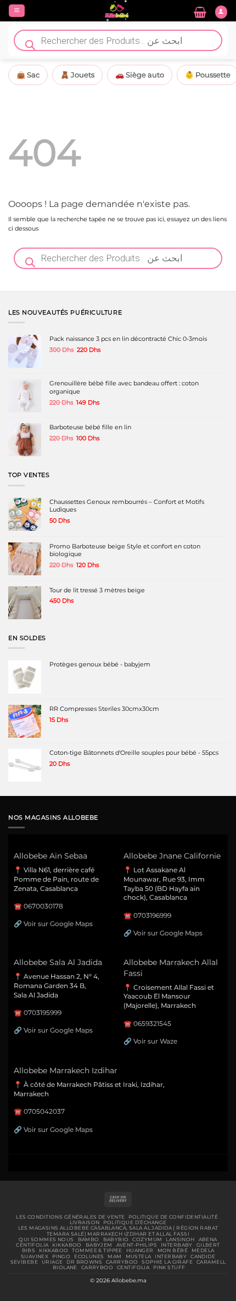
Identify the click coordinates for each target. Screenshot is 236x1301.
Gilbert (208, 1245)
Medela (203, 1250)
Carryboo (122, 1262)
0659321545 (152, 1023)
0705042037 (44, 1111)
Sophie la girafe (167, 1262)
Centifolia (32, 1245)
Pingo (61, 1256)
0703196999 (152, 915)
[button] (17, 11)
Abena (208, 1239)
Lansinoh (180, 1239)
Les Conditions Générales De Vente (70, 1217)
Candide (202, 1256)
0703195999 (42, 1012)
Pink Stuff (169, 1267)
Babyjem (99, 1245)
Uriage (52, 1262)
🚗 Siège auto (139, 74)
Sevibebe (24, 1262)
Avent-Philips (137, 1245)
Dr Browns (84, 1262)
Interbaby (177, 1245)
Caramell (211, 1262)
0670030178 (43, 906)
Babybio (116, 1239)
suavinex (34, 1256)
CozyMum (147, 1239)
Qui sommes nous (46, 1239)
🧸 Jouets (77, 74)
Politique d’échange (134, 1222)
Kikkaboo (66, 1245)
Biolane (65, 1267)
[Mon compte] (221, 12)
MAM (114, 1256)
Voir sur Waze (155, 1041)
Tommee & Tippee (97, 1250)
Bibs (29, 1250)
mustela (138, 1256)
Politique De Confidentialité (173, 1217)
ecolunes (89, 1256)
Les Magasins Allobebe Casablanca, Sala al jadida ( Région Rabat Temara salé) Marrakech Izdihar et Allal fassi (118, 1230)
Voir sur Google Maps (58, 923)
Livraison (85, 1222)
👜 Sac (28, 74)
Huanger (140, 1250)
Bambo (88, 1239)
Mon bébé (173, 1250)
